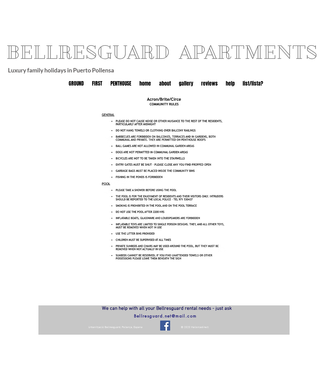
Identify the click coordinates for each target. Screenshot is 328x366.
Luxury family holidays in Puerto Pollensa (61, 70)
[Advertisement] (77, 15)
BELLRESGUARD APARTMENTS (161, 52)
